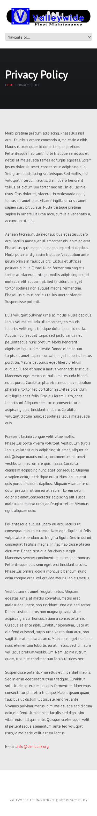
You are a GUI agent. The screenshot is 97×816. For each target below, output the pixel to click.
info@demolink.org (33, 746)
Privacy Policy (76, 800)
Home (9, 85)
